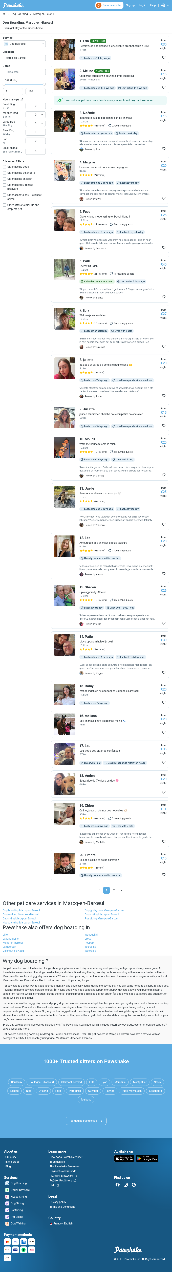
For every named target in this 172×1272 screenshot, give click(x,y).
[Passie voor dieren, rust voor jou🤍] (110, 506)
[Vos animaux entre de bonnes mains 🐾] (110, 724)
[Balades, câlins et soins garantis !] (110, 865)
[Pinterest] (133, 1184)
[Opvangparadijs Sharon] (110, 605)
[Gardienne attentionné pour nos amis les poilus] (110, 79)
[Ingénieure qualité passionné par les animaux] (110, 131)
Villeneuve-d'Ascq (13, 950)
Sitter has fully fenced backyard (20, 186)
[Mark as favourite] (164, 57)
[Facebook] (117, 1184)
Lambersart (9, 946)
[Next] (121, 890)
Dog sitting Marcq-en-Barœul (102, 914)
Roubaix (89, 942)
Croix (88, 938)
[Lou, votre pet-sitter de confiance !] (110, 754)
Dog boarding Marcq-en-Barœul (21, 910)
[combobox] (24, 43)
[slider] (4, 84)
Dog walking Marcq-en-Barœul (20, 914)
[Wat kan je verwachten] (110, 328)
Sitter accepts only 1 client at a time (24, 197)
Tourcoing (90, 946)
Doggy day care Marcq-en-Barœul (104, 910)
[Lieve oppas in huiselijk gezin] (110, 655)
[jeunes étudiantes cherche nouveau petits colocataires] (110, 417)
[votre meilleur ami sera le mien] (110, 457)
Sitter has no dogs (18, 166)
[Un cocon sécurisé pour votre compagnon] (110, 180)
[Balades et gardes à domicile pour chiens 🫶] (110, 378)
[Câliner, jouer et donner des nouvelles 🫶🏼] (110, 824)
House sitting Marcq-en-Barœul (21, 922)
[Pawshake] (13, 5)
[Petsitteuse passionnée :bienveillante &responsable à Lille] (110, 49)
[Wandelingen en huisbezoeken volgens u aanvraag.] (110, 694)
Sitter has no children (19, 178)
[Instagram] (125, 1184)
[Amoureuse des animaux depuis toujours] (110, 556)
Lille (5, 934)
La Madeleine (11, 938)
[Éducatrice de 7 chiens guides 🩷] (110, 784)
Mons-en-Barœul (13, 942)
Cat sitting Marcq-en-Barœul (19, 918)
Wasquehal (91, 934)
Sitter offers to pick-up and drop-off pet (23, 207)
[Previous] (99, 890)
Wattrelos (90, 950)
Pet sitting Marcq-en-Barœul (101, 918)
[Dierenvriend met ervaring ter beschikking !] (110, 230)
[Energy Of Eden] (110, 279)
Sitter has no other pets (21, 172)
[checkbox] (4, 166)
